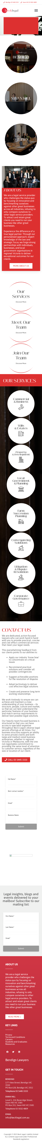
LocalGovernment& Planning (21, 481)
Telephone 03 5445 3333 (16, 1091)
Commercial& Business (21, 400)
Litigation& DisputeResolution (21, 569)
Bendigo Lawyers (17, 1060)
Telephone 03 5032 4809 (16, 1108)
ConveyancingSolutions (21, 541)
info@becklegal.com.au (17, 1117)
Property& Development (21, 453)
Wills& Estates (21, 427)
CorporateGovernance (21, 597)
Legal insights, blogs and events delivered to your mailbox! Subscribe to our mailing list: (21, 899)
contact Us (16, 630)
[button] (36, 10)
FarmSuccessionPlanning (21, 513)
